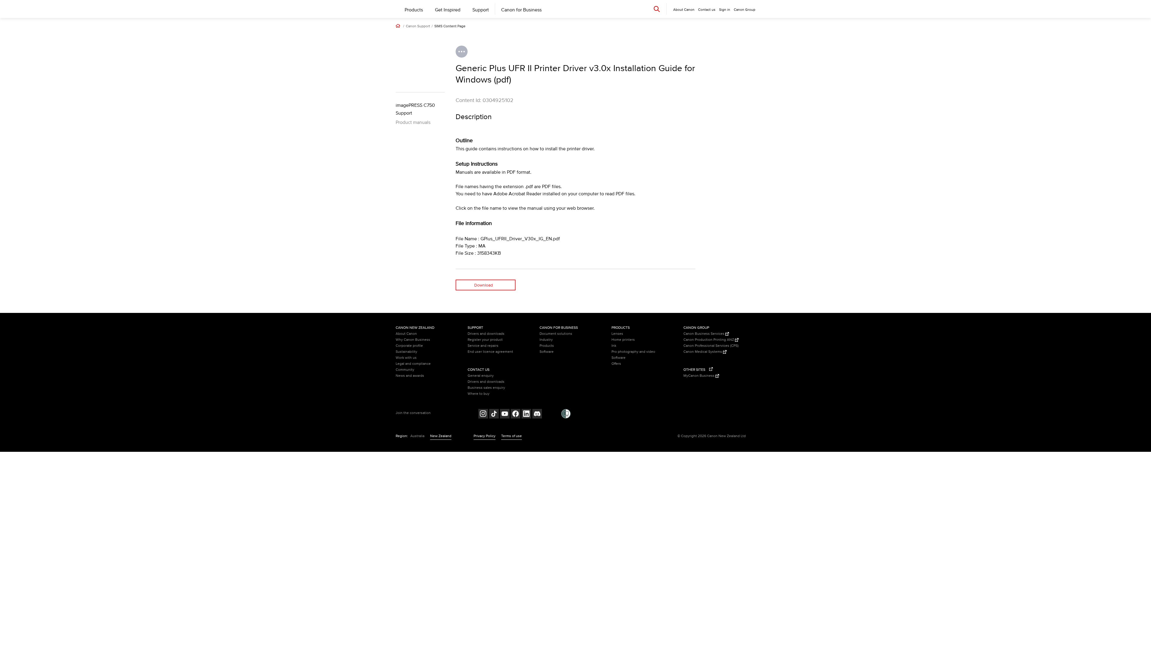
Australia (417, 436)
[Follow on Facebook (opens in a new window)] (515, 414)
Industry (546, 340)
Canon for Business (521, 10)
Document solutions (556, 334)
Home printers (623, 340)
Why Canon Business (413, 340)
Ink (613, 346)
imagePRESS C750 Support (415, 109)
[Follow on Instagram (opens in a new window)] (483, 414)
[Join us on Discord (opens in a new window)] (537, 414)
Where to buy (478, 394)
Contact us (706, 10)
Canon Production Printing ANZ (709, 340)
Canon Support (418, 26)
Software (547, 352)
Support (480, 10)
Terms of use (511, 436)
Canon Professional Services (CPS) (711, 346)
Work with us (406, 358)
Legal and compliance (413, 364)
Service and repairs (483, 346)
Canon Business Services (704, 334)
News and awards (410, 376)
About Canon (406, 334)
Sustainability (406, 352)
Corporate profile (409, 346)
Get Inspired (447, 10)
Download (483, 285)
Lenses (617, 334)
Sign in (724, 10)
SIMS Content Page (449, 26)
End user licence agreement (490, 352)
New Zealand (440, 436)
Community (405, 370)
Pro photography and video (633, 352)
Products (414, 10)
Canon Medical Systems (703, 352)
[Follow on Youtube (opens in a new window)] (505, 414)
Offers (616, 364)
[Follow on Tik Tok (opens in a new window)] (494, 414)
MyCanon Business (699, 376)
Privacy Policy (484, 436)
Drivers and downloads (486, 334)
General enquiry (481, 376)
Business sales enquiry (486, 388)
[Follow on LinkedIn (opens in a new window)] (526, 414)
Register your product (485, 340)
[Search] (657, 9)
